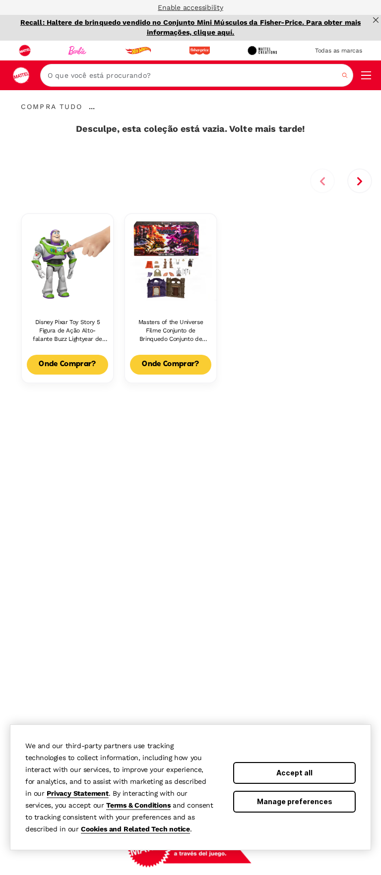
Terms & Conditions (138, 805)
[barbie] (77, 50)
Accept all (294, 772)
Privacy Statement (78, 793)
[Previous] (322, 180)
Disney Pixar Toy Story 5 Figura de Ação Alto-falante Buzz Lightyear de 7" (67, 331)
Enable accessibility (190, 7)
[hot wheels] (138, 50)
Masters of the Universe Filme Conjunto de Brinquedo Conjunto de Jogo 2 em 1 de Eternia (170, 331)
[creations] (262, 50)
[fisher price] (199, 50)
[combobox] (196, 75)
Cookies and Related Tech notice (135, 829)
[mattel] (25, 50)
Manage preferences (294, 801)
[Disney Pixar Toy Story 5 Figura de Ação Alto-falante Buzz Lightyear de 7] (67, 259)
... (92, 106)
